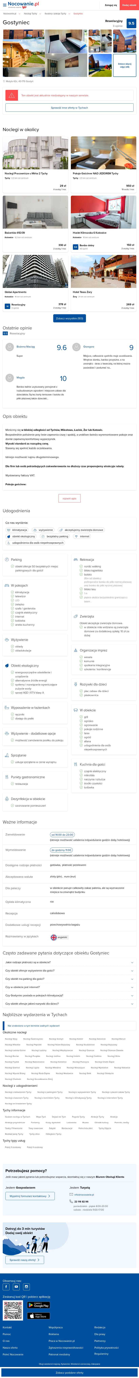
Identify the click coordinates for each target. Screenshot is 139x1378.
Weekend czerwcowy (80, 1363)
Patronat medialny (59, 1354)
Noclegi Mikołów (12, 1044)
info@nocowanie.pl (84, 1194)
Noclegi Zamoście (97, 1038)
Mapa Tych (41, 1116)
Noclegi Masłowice (64, 1073)
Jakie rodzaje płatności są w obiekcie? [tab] (28, 962)
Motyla (9, 81)
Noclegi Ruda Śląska (40, 1073)
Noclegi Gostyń (56, 1038)
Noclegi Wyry (11, 1038)
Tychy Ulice (34, 1134)
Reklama (54, 1334)
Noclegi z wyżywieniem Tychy (82, 1092)
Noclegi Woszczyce (76, 1067)
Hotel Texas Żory (82, 292)
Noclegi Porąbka (32, 1056)
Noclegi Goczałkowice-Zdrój (40, 1079)
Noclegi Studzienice (85, 1044)
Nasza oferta (10, 1347)
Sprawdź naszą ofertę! (23, 1260)
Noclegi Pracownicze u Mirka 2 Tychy (26, 173)
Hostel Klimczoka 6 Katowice (89, 233)
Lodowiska (71, 1122)
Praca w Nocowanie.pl (62, 1341)
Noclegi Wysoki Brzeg (15, 1073)
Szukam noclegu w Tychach (17, 1116)
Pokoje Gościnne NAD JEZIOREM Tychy (95, 173)
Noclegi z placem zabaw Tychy (116, 1092)
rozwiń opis (69, 498)
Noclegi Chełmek (13, 1079)
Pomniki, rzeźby (122, 1122)
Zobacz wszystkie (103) (69, 318)
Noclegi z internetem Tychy (110, 1097)
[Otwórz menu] (4, 5)
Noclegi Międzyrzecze (63, 1050)
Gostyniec (16, 22)
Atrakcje (114, 1116)
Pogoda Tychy (78, 1116)
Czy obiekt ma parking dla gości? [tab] (24, 979)
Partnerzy (100, 1341)
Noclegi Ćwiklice (94, 1056)
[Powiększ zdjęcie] (100, 41)
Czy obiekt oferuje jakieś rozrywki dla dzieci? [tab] (32, 1003)
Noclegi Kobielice (59, 1061)
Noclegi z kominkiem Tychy (47, 1097)
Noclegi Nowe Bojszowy (59, 1044)
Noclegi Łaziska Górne (15, 1050)
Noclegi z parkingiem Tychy (50, 1092)
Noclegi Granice (12, 1067)
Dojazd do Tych (59, 1116)
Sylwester (65, 1363)
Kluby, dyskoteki (53, 1122)
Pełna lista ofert (85, 1128)
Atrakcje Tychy (97, 1116)
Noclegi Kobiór (76, 1038)
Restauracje (67, 1128)
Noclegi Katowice (122, 1067)
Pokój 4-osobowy (35, 1147)
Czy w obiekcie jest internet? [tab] (22, 987)
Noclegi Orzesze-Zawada (111, 1050)
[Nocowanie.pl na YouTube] (16, 1287)
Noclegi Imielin (73, 1056)
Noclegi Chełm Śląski (104, 1061)
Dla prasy (99, 1334)
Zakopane (95, 1363)
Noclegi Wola (114, 1056)
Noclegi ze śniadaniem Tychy (18, 1103)
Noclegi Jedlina (53, 1056)
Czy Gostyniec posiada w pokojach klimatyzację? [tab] (34, 995)
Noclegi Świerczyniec (33, 1038)
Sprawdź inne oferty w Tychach (69, 107)
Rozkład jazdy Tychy (14, 1134)
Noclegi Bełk (85, 1073)
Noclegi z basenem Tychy (16, 1097)
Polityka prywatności (106, 1347)
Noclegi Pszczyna (81, 1061)
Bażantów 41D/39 (15, 233)
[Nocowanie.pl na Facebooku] (6, 1287)
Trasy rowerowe (35, 1128)
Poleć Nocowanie (13, 1354)
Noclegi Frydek (12, 1061)
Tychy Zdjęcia (105, 1128)
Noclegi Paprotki (34, 1044)
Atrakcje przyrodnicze (15, 1122)
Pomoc (7, 1334)
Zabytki (52, 1128)
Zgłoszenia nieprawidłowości (66, 1347)
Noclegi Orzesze (86, 1050)
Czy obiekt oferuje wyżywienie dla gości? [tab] (29, 970)
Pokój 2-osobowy (13, 1147)
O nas (6, 1341)
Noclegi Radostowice (34, 1061)
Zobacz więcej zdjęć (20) (124, 65)
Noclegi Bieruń (118, 1038)
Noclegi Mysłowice (99, 1067)
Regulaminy (101, 1354)
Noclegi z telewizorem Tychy (18, 1092)
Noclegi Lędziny (39, 1050)
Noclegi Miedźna (53, 1067)
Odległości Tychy (53, 1134)
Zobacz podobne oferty (69, 1372)
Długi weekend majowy (49, 1363)
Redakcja (99, 1327)
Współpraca (56, 1327)
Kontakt (7, 1327)
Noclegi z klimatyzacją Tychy (79, 1097)
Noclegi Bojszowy (109, 1044)
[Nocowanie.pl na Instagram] (26, 1287)
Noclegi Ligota (32, 1067)
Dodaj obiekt (129, 5)
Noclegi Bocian (12, 1056)
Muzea (85, 1122)
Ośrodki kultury (101, 1122)
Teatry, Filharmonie (13, 1128)
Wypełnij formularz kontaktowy (28, 1196)
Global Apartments (15, 292)
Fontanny (35, 1122)
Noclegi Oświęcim (105, 1073)
